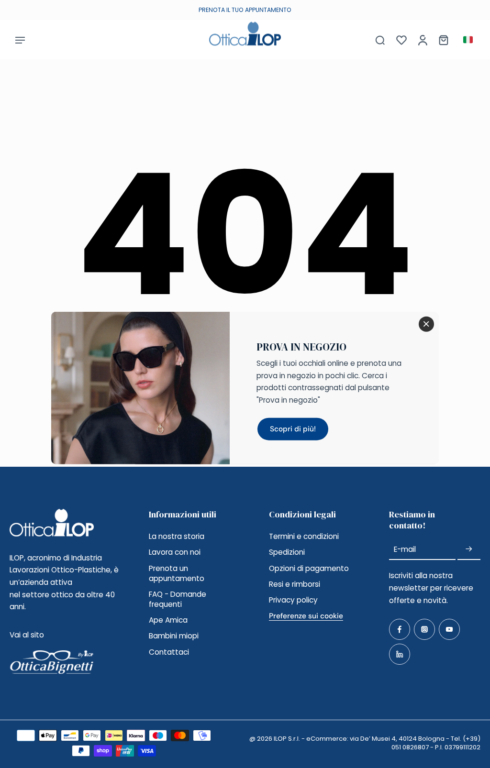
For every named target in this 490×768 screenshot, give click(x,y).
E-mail (405, 549)
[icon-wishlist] (401, 39)
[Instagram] (424, 629)
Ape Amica (168, 620)
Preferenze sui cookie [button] (306, 616)
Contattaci (169, 652)
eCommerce (326, 738)
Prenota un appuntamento (176, 573)
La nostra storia (176, 536)
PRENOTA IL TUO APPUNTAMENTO (245, 10)
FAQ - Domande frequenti (177, 599)
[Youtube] (449, 629)
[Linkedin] (399, 654)
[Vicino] (426, 324)
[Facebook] (399, 629)
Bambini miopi (174, 636)
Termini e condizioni (304, 536)
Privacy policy (293, 600)
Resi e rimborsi (294, 584)
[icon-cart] (443, 39)
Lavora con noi (174, 552)
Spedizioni (287, 552)
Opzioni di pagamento (309, 568)
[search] (379, 39)
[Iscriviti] (468, 549)
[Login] (422, 40)
